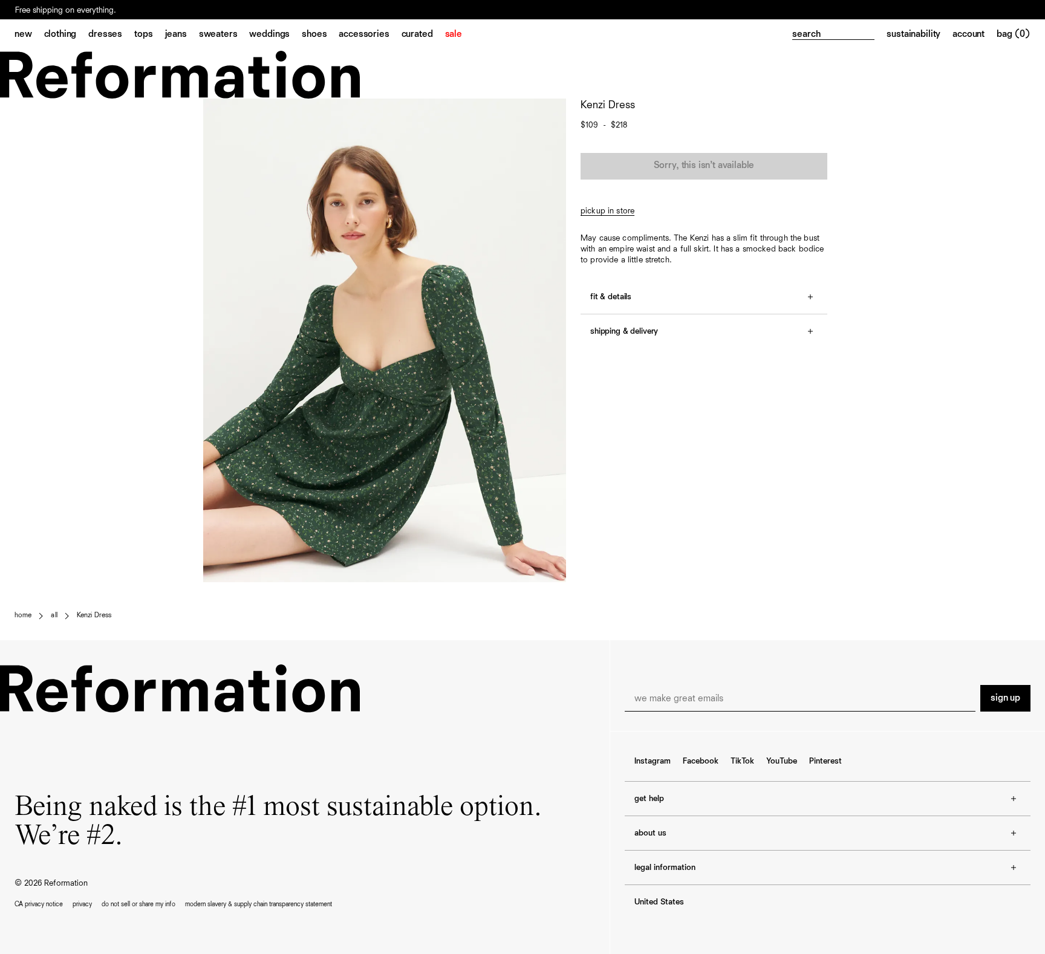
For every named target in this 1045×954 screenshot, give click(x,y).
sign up (1005, 698)
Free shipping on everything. (65, 10)
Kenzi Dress (94, 615)
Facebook (700, 761)
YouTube (781, 761)
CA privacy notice (39, 904)
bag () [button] (1013, 34)
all (54, 615)
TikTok (742, 761)
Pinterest (825, 761)
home (23, 615)
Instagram (652, 761)
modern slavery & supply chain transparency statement (258, 904)
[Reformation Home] (522, 75)
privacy (82, 904)
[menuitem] (29, 35)
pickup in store (607, 211)
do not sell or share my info (138, 904)
